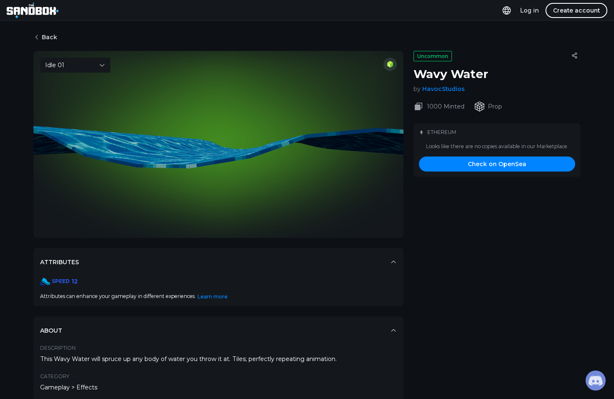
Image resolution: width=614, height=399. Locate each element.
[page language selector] (506, 10)
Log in (529, 10)
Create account (576, 10)
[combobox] (75, 65)
